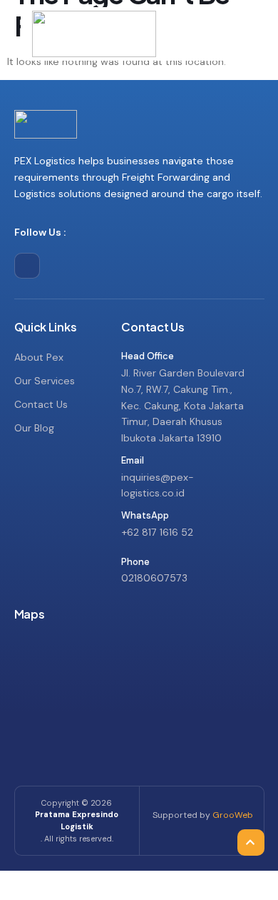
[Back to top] (249, 811)
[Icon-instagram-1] (27, 266)
